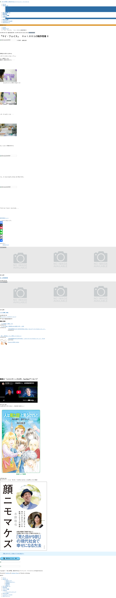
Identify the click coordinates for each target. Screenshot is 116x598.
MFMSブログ (32, 32)
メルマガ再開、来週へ (4, 312)
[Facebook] (58, 222)
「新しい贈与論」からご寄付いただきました (10, 336)
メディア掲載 (6, 589)
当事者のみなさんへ (10, 8)
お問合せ (5, 590)
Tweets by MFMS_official (13, 342)
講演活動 (5, 587)
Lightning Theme (15, 573)
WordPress (7, 573)
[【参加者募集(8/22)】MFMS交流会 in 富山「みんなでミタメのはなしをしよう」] (3, 331)
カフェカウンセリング (10, 18)
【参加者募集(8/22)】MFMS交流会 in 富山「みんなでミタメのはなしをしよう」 (27, 329)
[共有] (58, 240)
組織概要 (7, 9)
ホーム (4, 577)
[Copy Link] (58, 238)
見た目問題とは (6, 586)
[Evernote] (58, 230)
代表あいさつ (8, 7)
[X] (58, 225)
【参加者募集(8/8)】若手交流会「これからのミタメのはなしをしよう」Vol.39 (26, 338)
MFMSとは (5, 579)
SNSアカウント (6, 596)
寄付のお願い (6, 593)
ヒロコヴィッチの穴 (7, 594)
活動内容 (7, 11)
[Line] (58, 233)
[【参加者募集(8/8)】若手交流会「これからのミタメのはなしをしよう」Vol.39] (3, 341)
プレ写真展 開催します (7, 323)
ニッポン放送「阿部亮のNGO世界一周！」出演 (12, 326)
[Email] (58, 235)
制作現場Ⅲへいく (4, 218)
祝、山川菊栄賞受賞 (4, 277)
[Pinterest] (58, 227)
